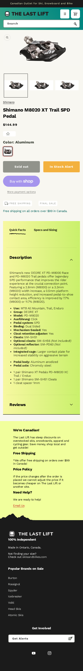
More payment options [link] (21, 191)
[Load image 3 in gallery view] (67, 85)
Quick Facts (17, 230)
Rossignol (14, 584)
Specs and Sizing (45, 230)
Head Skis (14, 608)
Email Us (18, 505)
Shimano (9, 102)
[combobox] (41, 24)
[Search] (75, 24)
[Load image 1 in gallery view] (16, 85)
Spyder (12, 590)
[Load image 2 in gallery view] (41, 85)
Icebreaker (15, 596)
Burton (12, 578)
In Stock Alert (61, 167)
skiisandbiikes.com (34, 556)
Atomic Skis (15, 615)
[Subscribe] (70, 638)
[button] (64, 13)
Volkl (11, 602)
